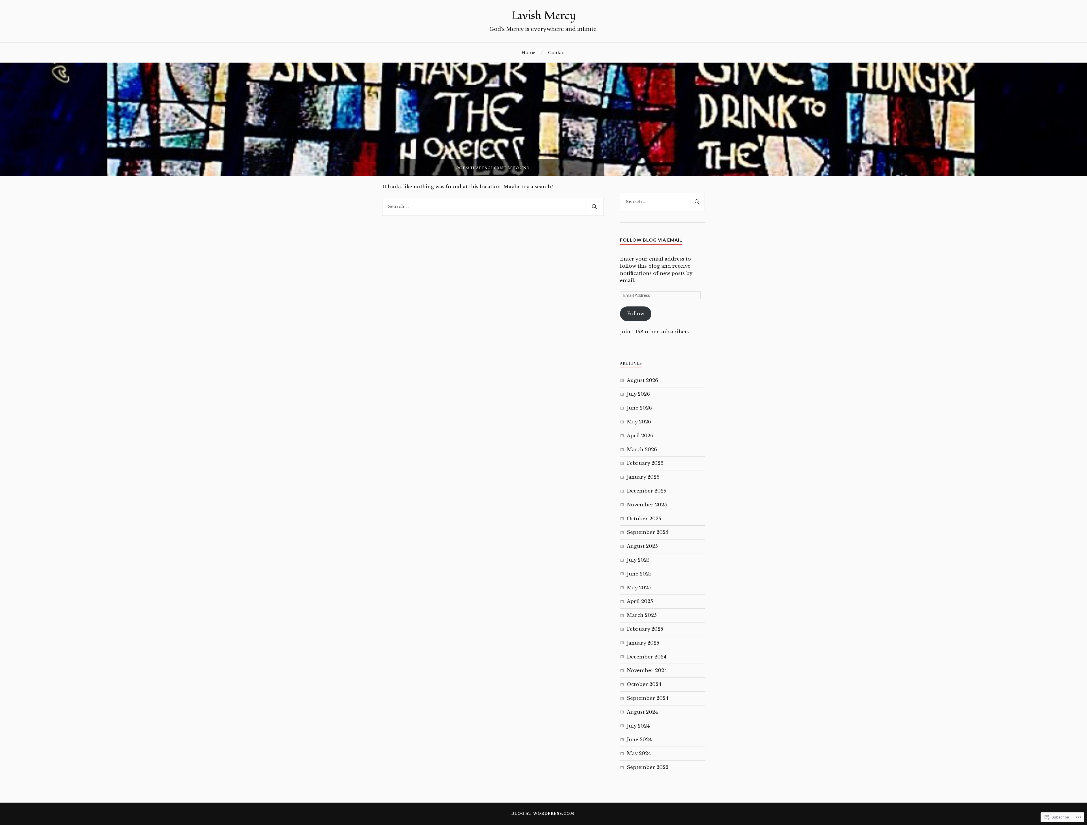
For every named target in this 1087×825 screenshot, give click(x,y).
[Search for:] (493, 207)
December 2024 (647, 657)
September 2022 (647, 767)
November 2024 (647, 670)
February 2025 (645, 629)
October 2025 (644, 519)
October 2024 (644, 684)
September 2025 (647, 532)
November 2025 (647, 505)
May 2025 (639, 588)
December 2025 (646, 491)
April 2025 (640, 601)
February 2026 (645, 463)
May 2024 (639, 753)
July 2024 (638, 726)
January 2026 (643, 477)
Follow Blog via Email (651, 239)
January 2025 (643, 643)
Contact (557, 52)
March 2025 (642, 615)
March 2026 (642, 450)
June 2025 (639, 574)
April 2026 (640, 436)
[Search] (594, 207)
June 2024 (639, 740)
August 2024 (642, 712)
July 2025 (638, 560)
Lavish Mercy (543, 15)
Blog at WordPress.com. (543, 813)
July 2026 (638, 394)
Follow (635, 314)
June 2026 (639, 408)
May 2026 (639, 422)
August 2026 (642, 380)
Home (528, 52)
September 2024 (648, 698)
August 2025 (642, 546)
